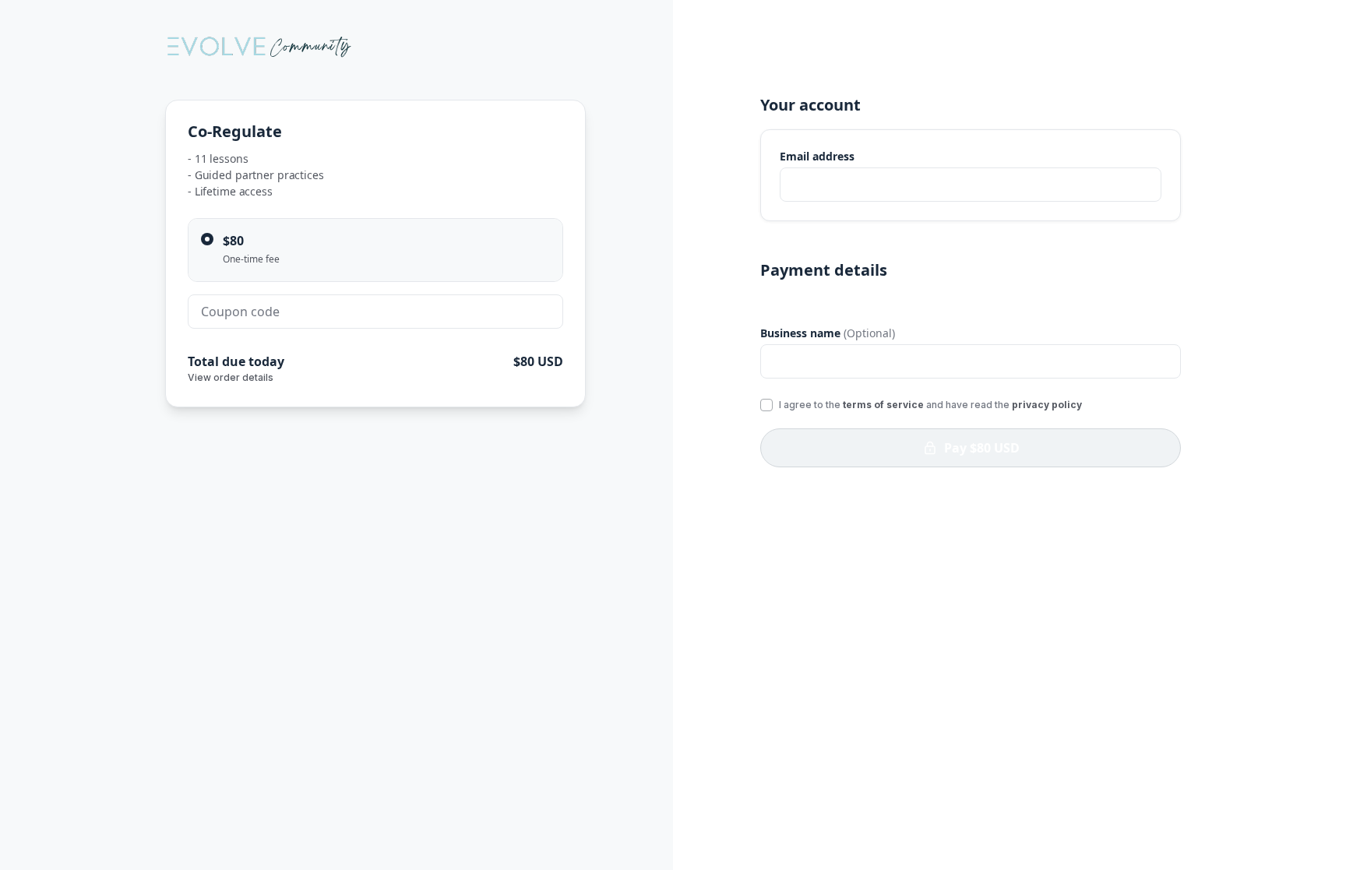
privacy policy (1047, 404)
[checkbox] (766, 405)
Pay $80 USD (982, 447)
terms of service (883, 404)
